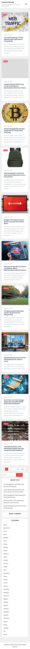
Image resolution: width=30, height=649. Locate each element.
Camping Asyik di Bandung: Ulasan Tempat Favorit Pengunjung (14, 313)
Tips (5, 14)
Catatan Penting (8, 2)
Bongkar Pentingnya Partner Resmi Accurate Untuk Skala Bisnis (14, 221)
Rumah (5, 624)
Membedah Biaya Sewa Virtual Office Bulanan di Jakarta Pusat (15, 359)
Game (4, 570)
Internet (5, 586)
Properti (6, 423)
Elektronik (6, 554)
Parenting (5, 608)
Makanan (6, 288)
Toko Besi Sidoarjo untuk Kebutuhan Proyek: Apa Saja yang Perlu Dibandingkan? (14, 448)
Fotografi (6, 243)
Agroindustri (6, 528)
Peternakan (6, 618)
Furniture (5, 563)
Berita (5, 106)
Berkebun (5, 537)
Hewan (5, 576)
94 (17, 469)
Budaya (5, 544)
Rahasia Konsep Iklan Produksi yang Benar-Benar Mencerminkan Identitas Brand (15, 268)
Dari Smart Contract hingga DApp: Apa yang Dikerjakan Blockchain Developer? (14, 402)
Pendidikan (6, 612)
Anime (5, 531)
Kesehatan (6, 592)
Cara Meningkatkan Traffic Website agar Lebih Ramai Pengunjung (13, 39)
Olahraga (5, 602)
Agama (5, 524)
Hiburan (5, 579)
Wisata (5, 61)
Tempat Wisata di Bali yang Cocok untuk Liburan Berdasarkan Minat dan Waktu (15, 86)
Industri (5, 583)
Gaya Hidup (6, 573)
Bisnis (5, 197)
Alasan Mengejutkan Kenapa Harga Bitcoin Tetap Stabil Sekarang (14, 130)
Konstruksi (6, 595)
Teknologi (6, 377)
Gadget (5, 566)
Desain (5, 150)
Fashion (5, 557)
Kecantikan (6, 589)
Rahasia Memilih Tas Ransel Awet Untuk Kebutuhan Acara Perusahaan (14, 175)
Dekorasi (5, 547)
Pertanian (5, 615)
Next (22, 469)
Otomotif (5, 605)
